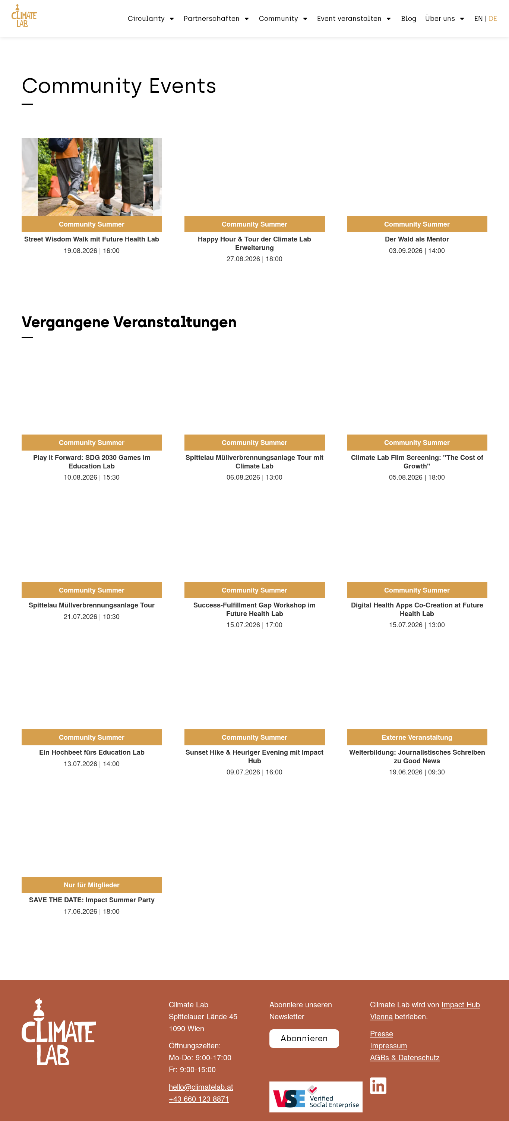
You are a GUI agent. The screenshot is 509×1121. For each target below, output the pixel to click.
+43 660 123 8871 (199, 1098)
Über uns (440, 19)
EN (478, 19)
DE (493, 19)
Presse (381, 1033)
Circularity (146, 19)
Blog (409, 19)
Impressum (388, 1045)
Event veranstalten (349, 19)
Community (278, 19)
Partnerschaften (212, 19)
